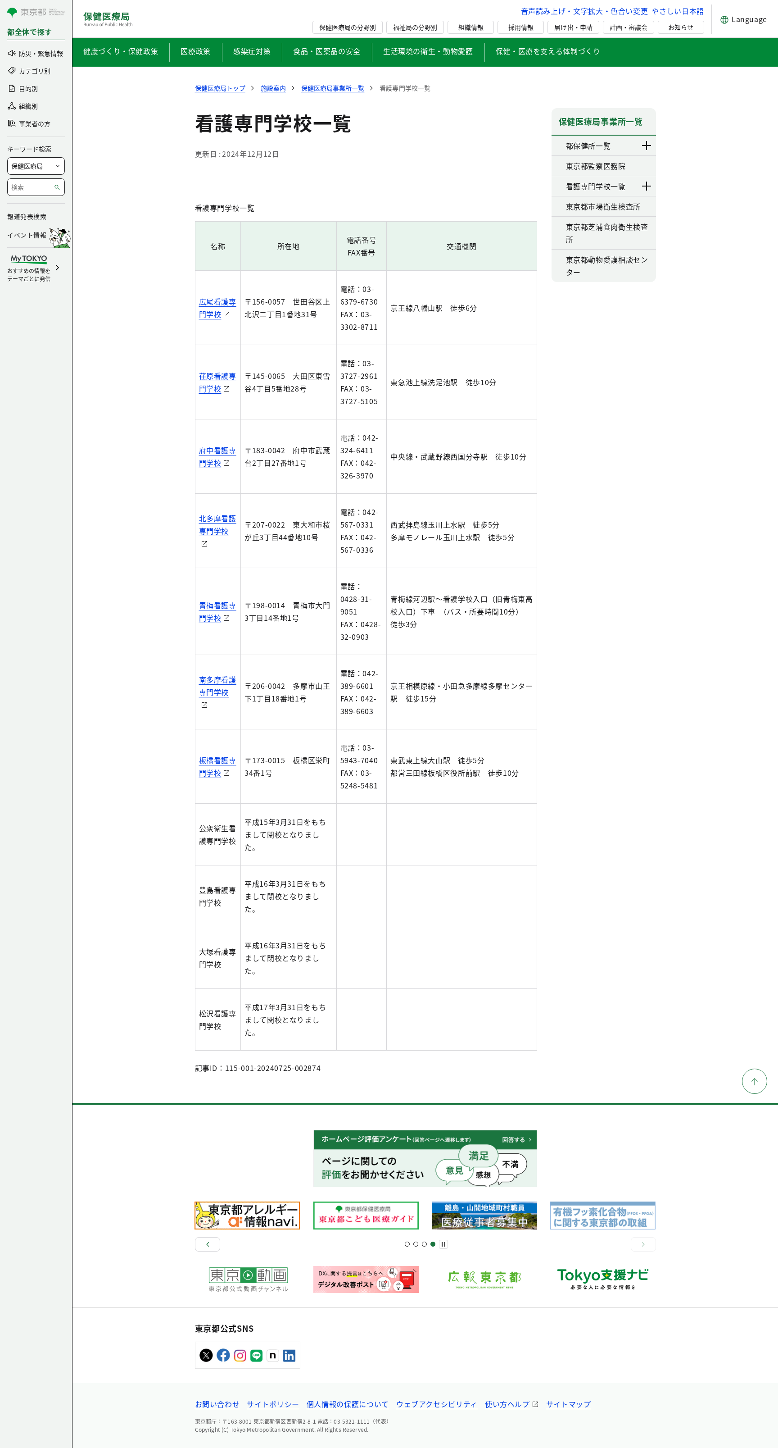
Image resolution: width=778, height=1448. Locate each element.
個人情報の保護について (348, 1403)
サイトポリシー (273, 1403)
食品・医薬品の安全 (327, 51)
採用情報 (521, 27)
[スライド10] (432, 1244)
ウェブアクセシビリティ (437, 1403)
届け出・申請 (573, 27)
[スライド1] (407, 1244)
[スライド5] (415, 1244)
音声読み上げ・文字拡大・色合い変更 (584, 10)
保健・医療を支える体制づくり (548, 51)
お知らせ (680, 27)
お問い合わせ (217, 1403)
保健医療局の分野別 (347, 27)
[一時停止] (443, 1244)
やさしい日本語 (677, 10)
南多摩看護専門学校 (217, 685)
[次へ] (643, 1244)
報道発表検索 (26, 216)
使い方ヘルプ (507, 1403)
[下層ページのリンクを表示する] (647, 145)
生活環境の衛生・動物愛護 (428, 51)
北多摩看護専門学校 (217, 524)
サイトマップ (568, 1403)
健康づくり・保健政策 (120, 51)
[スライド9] (424, 1244)
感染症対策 (252, 51)
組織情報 (471, 27)
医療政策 (196, 51)
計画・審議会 (628, 27)
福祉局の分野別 (415, 27)
